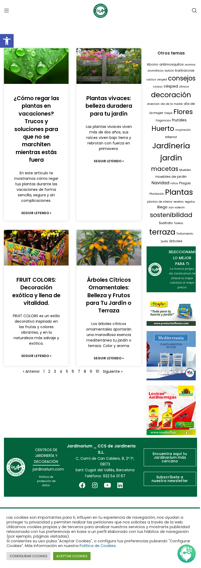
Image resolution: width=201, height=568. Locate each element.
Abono (152, 64)
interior (171, 137)
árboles (175, 241)
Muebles (185, 170)
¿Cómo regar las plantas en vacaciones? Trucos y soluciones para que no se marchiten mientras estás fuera (36, 129)
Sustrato (166, 223)
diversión (153, 104)
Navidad (160, 183)
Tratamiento (184, 234)
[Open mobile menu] (6, 10)
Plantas (179, 192)
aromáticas (156, 71)
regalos (190, 202)
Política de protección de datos (46, 481)
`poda (164, 241)
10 (97, 371)
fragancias (163, 120)
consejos (182, 78)
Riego (162, 207)
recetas (179, 202)
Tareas (178, 223)
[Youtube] (107, 485)
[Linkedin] (120, 485)
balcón (169, 71)
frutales (179, 120)
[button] (7, 41)
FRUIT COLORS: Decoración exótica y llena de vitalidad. (36, 291)
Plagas (185, 183)
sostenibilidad (171, 215)
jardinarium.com (48, 469)
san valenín (177, 207)
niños (174, 183)
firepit (168, 113)
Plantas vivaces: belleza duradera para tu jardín (109, 105)
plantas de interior (159, 202)
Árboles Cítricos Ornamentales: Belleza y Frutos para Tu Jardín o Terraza (108, 295)
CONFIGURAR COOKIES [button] (28, 556)
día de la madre (172, 104)
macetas (164, 169)
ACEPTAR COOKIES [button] (71, 556)
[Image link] (171, 410)
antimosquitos (171, 64)
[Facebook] (82, 485)
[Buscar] (194, 10)
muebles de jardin (171, 176)
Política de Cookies (98, 545)
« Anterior (31, 371)
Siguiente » (112, 371)
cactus (151, 80)
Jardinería (171, 145)
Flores (183, 111)
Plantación (156, 194)
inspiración (183, 130)
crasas (158, 87)
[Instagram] (94, 485)
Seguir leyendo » (36, 213)
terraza (162, 232)
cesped (162, 80)
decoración (171, 95)
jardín (171, 157)
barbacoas (184, 70)
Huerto (163, 128)
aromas (190, 65)
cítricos (184, 87)
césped (171, 86)
